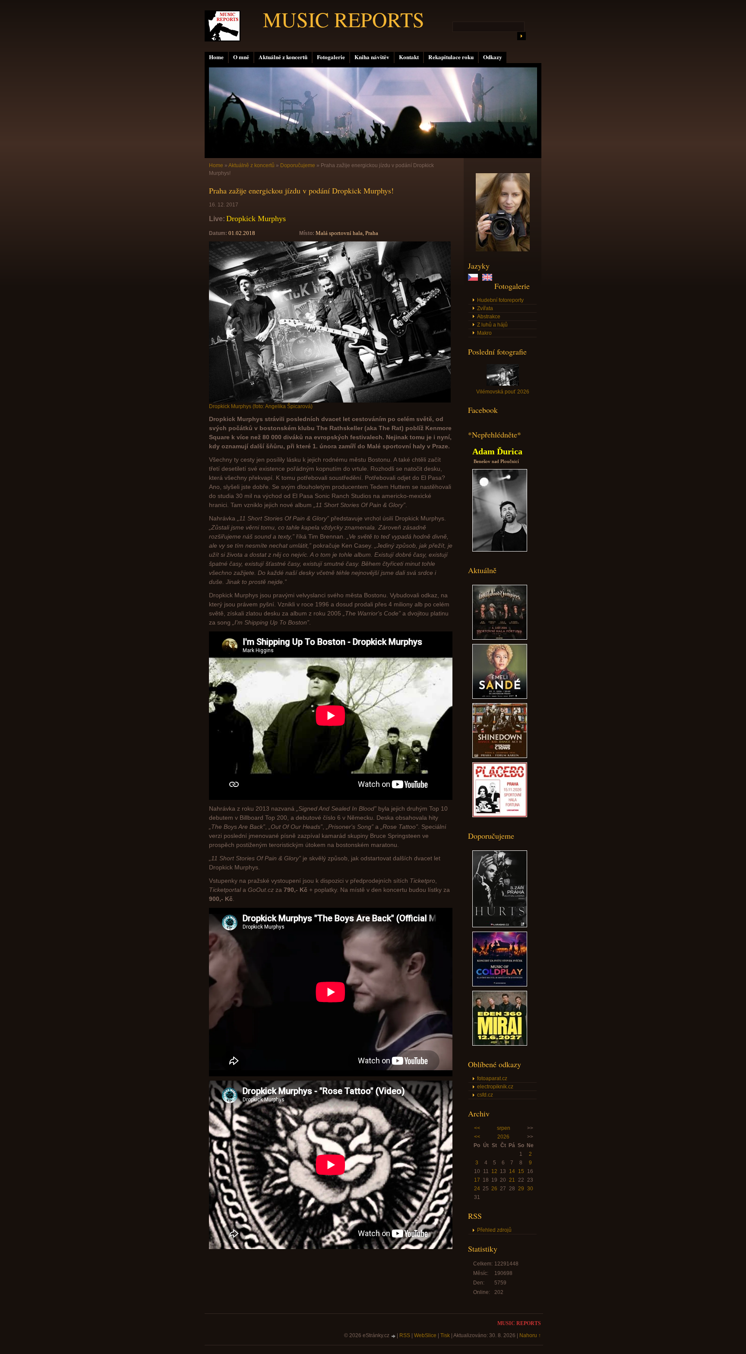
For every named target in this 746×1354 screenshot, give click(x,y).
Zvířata (485, 308)
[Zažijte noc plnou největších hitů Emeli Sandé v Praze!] (499, 697)
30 (530, 1189)
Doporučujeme (297, 165)
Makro (484, 333)
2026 (503, 1137)
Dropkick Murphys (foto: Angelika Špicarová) (261, 406)
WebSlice (425, 1335)
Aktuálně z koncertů (283, 57)
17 (477, 1180)
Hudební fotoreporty (500, 300)
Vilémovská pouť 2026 (502, 392)
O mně (241, 57)
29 (521, 1189)
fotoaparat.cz (492, 1078)
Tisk (445, 1335)
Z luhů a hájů (492, 325)
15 (521, 1171)
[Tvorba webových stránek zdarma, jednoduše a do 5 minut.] (394, 1336)
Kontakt (409, 57)
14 (512, 1171)
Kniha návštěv (371, 57)
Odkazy (492, 57)
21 (512, 1180)
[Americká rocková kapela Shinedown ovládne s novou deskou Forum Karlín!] (499, 756)
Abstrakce (488, 317)
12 (494, 1171)
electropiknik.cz (495, 1087)
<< (477, 1128)
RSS (404, 1335)
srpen (503, 1128)
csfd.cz (485, 1095)
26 (494, 1189)
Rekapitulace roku (451, 57)
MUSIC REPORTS (343, 19)
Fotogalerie (331, 57)
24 (477, 1189)
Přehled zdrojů (494, 1230)
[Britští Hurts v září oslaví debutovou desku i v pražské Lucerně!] (499, 926)
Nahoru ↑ (530, 1335)
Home (216, 57)
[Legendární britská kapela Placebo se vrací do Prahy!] (499, 815)
